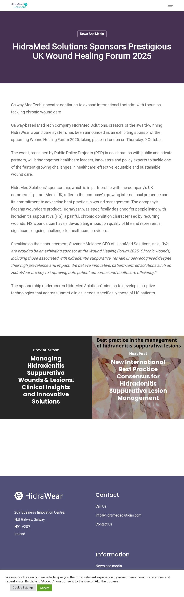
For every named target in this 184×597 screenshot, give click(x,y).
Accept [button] (44, 588)
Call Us (101, 506)
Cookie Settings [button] (23, 587)
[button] (170, 5)
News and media (109, 566)
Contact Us (104, 524)
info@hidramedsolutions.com (118, 515)
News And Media (92, 34)
